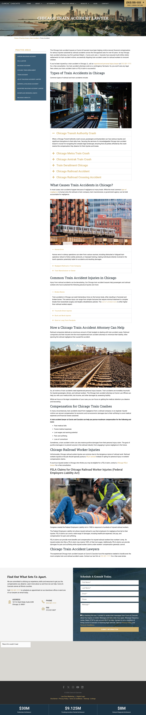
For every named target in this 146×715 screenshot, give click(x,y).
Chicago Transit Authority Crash (76, 133)
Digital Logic (81, 696)
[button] (90, 133)
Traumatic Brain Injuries (63, 311)
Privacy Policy (127, 623)
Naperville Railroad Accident (27, 84)
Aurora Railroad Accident (26, 56)
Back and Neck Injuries (63, 316)
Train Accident (22, 74)
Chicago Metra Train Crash (73, 153)
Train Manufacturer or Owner (65, 271)
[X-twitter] (68, 687)
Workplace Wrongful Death (27, 93)
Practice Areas (68, 3)
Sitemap (86, 699)
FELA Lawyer (21, 61)
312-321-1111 (126, 64)
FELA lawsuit (91, 457)
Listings (93, 699)
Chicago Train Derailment (26, 70)
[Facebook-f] (63, 687)
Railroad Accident (23, 65)
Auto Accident (34, 38)
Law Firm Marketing (67, 696)
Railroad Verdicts (23, 97)
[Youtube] (77, 687)
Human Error (59, 249)
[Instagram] (73, 687)
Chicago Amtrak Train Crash (73, 159)
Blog (95, 3)
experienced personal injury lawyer (106, 64)
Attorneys (51, 3)
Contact (105, 3)
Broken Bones (60, 292)
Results (84, 3)
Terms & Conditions (87, 625)
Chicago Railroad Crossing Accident (78, 177)
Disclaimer (54, 699)
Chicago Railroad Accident (72, 171)
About (37, 3)
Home (29, 3)
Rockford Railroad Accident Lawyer (30, 88)
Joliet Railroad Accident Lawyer (29, 79)
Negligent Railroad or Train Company (68, 266)
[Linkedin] (82, 687)
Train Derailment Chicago (72, 165)
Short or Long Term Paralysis (65, 320)
